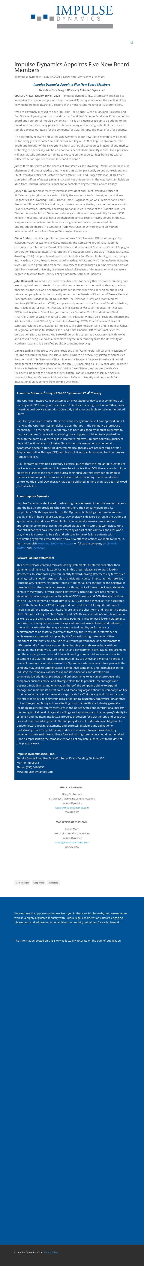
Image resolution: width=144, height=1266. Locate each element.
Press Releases (95, 77)
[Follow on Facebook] (17, 906)
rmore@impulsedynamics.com (72, 842)
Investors (53, 882)
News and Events (74, 77)
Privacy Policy (51, 1252)
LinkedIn (112, 543)
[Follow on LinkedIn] (32, 906)
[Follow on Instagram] (40, 906)
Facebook (38, 548)
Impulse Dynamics (29, 77)
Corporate (38, 882)
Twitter (21, 548)
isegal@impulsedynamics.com (72, 807)
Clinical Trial (22, 882)
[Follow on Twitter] (25, 906)
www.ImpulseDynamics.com (55, 543)
